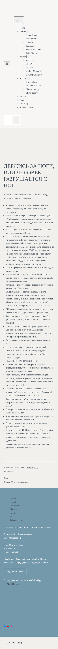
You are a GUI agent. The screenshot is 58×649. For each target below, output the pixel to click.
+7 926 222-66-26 (12, 584)
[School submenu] (28, 78)
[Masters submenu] (28, 56)
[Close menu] (19, 20)
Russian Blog (32, 467)
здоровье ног (22, 482)
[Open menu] (7, 63)
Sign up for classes (15, 571)
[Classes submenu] (28, 31)
